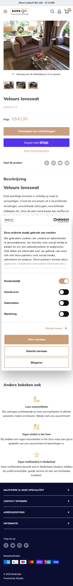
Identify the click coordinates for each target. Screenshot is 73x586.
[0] (66, 11)
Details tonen (54, 328)
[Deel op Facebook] (46, 162)
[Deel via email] (66, 162)
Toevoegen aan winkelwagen (36, 131)
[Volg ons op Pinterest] (26, 545)
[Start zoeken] (52, 11)
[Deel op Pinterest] (53, 162)
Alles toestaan (36, 339)
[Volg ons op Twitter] (12, 545)
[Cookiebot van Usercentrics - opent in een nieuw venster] (53, 220)
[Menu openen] (5, 11)
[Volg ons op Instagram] (19, 545)
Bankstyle (10, 107)
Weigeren (36, 362)
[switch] (64, 292)
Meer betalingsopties (36, 150)
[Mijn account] (59, 11)
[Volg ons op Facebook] (6, 545)
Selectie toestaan (36, 351)
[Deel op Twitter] (60, 162)
